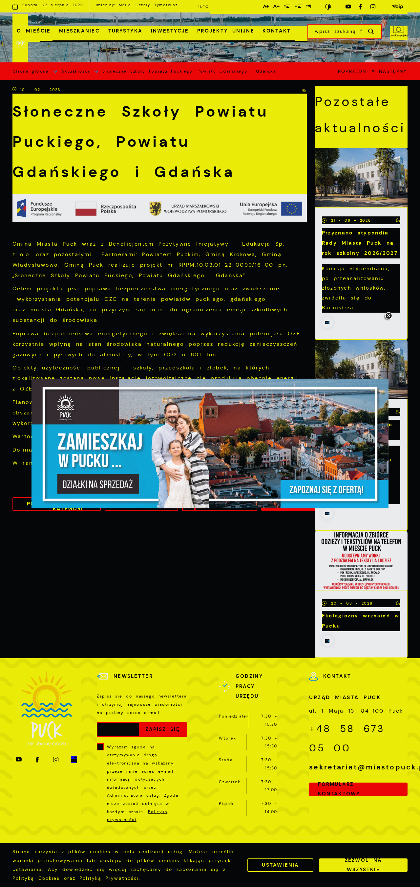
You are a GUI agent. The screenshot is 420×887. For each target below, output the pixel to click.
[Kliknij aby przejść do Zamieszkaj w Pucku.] (210, 444)
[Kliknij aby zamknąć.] (388, 316)
